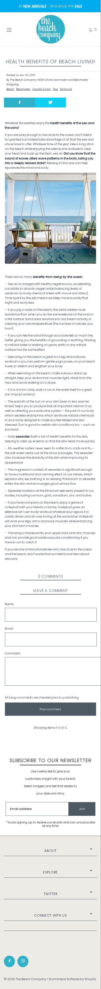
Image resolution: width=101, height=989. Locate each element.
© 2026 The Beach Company (25, 979)
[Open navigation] (15, 29)
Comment (12, 653)
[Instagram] (22, 961)
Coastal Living (41, 89)
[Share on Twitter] (50, 102)
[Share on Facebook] (19, 102)
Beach (10, 89)
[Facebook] (9, 961)
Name (9, 604)
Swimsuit (66, 89)
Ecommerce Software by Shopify (72, 979)
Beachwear (23, 89)
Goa (55, 89)
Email (9, 629)
